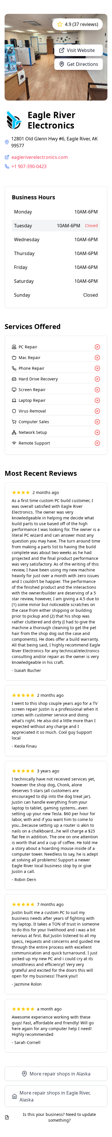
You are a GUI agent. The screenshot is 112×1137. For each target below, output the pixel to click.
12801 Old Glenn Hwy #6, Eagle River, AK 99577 (54, 142)
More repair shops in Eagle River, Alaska (55, 1096)
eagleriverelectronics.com (39, 157)
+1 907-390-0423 (29, 166)
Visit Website (81, 50)
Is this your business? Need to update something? (59, 1117)
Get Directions (82, 64)
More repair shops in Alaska (60, 1074)
